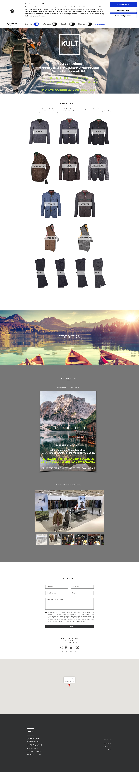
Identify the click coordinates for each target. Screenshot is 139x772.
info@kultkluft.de (55, 620)
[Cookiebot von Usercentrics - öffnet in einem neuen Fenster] (12, 24)
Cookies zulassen (123, 4)
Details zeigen (100, 24)
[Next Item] (100, 511)
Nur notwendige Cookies (123, 16)
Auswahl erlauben (123, 10)
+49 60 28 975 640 (71, 646)
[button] (40, 131)
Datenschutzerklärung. (78, 621)
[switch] (54, 24)
